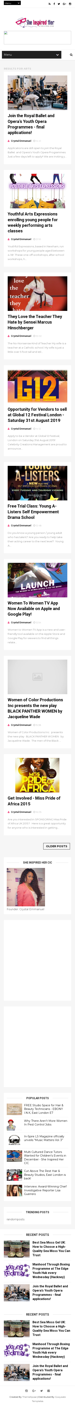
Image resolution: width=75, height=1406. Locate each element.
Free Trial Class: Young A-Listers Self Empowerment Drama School (33, 512)
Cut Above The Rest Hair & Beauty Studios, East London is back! (45, 1174)
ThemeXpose (29, 1396)
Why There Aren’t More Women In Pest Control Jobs (45, 1122)
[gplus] (64, 4)
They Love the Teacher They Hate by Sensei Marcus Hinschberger (35, 322)
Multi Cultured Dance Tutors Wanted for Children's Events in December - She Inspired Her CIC (45, 1157)
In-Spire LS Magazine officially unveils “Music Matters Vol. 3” (44, 1138)
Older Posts (56, 846)
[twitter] (59, 4)
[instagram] (70, 4)
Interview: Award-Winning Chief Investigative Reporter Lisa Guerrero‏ (45, 1190)
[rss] (50, 4)
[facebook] (54, 4)
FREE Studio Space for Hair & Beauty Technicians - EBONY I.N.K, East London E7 (43, 1109)
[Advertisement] (37, 960)
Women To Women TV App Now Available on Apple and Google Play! (34, 609)
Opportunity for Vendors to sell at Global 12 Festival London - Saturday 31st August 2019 (37, 415)
